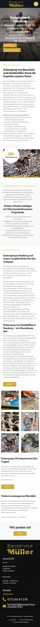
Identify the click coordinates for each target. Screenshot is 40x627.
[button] (36, 4)
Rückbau (34, 508)
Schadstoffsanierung (8, 510)
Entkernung (14, 506)
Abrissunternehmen (28, 501)
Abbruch (4, 501)
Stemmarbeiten (22, 510)
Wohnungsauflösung (8, 512)
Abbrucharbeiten (14, 501)
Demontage (5, 506)
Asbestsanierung (27, 503)
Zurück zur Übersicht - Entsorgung (13, 517)
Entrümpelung (25, 506)
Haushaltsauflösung (8, 508)
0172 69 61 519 (7, 480)
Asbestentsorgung (13, 503)
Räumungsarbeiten (23, 508)
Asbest (3, 503)
